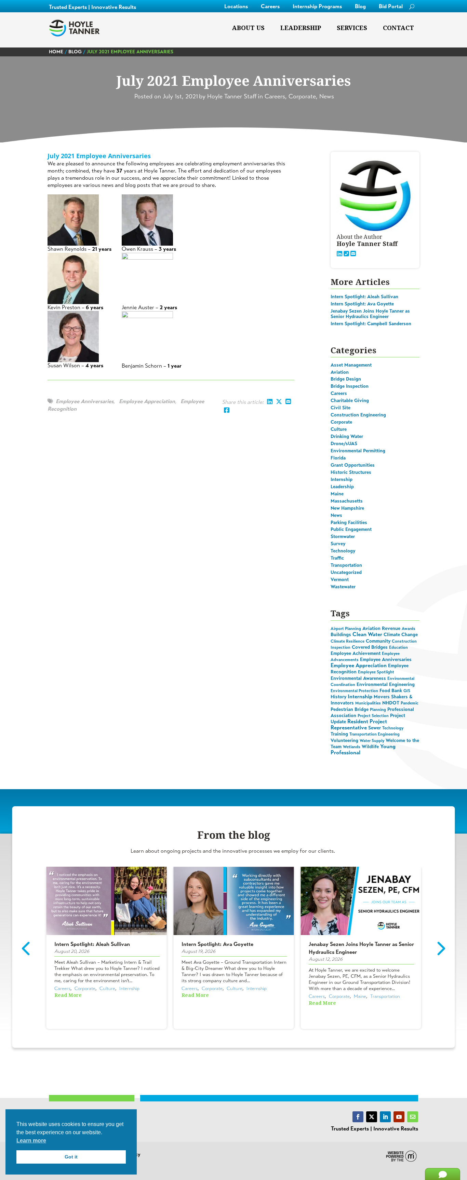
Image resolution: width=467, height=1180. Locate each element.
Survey (338, 544)
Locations (236, 6)
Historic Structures (351, 472)
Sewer (374, 728)
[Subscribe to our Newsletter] (412, 1116)
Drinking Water (347, 436)
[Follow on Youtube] (398, 1116)
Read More (68, 995)
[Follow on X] (371, 1116)
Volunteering (344, 740)
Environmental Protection (354, 690)
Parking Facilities (349, 522)
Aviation (340, 372)
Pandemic (409, 703)
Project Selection (373, 715)
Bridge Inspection (350, 386)
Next (440, 948)
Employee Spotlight (376, 672)
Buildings (341, 634)
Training (339, 734)
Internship (341, 479)
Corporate (341, 422)
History (338, 697)
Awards (408, 628)
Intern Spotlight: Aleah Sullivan (364, 297)
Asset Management (351, 365)
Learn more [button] (31, 1140)
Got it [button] (71, 1157)
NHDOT (390, 703)
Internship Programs (317, 6)
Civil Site (340, 408)
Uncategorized (346, 572)
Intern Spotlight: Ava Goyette (362, 304)
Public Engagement (351, 529)
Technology (343, 551)
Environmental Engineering (386, 684)
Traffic (337, 558)
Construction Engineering (358, 415)
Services (352, 28)
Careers (270, 6)
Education (398, 647)
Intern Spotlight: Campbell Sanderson (371, 324)
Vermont (340, 579)
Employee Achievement (356, 653)
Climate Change (401, 634)
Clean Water (367, 634)
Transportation (346, 565)
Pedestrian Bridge (350, 709)
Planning (378, 709)
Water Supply (372, 740)
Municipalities (368, 703)
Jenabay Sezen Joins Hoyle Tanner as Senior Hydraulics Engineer (370, 313)
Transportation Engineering (374, 734)
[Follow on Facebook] (357, 1116)
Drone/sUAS (344, 444)
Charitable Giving (350, 400)
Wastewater (343, 587)
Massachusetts (347, 501)
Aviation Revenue (381, 628)
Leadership (300, 28)
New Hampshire (347, 508)
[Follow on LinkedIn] (385, 1116)
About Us (248, 28)
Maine (337, 494)
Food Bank (390, 691)
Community (378, 641)
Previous (27, 948)
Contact (398, 28)
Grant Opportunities (353, 465)
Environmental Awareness (358, 678)
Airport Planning (346, 628)
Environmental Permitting (358, 451)
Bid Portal (391, 6)
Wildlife (370, 747)
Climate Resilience (347, 641)
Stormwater (343, 536)
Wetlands (351, 746)
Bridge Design (346, 379)
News (336, 515)
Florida (338, 458)
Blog (360, 6)
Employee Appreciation (147, 401)
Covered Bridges (370, 647)
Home (56, 52)
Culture (339, 429)
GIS (406, 690)
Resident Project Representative (359, 724)
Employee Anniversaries (85, 401)
